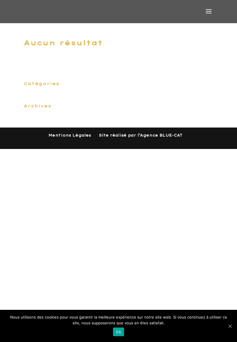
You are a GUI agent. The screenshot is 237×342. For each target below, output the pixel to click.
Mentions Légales (70, 135)
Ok (118, 332)
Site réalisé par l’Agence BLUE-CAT (140, 135)
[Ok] (230, 326)
